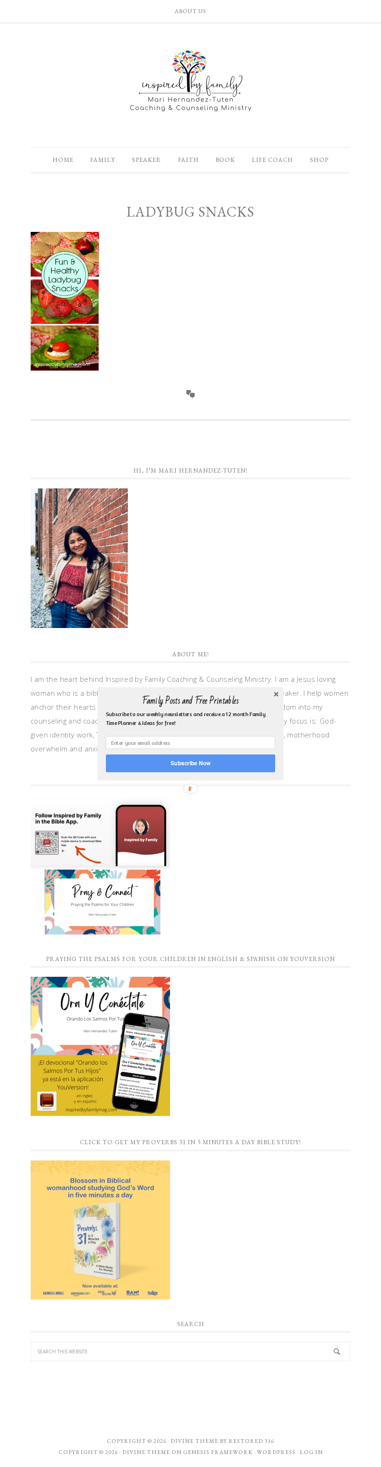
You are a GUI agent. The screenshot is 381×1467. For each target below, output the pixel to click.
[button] (190, 700)
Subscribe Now (190, 763)
